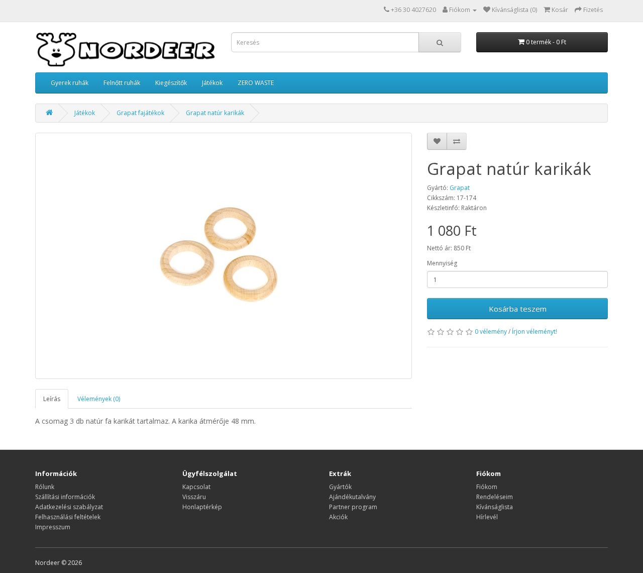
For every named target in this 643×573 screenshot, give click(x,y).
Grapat (460, 187)
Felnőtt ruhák (121, 82)
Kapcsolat (196, 487)
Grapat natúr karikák (215, 113)
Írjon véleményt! (534, 331)
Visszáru (194, 497)
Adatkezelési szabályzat (69, 507)
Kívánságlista (494, 507)
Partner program (353, 507)
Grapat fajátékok (140, 113)
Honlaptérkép (202, 507)
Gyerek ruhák (69, 82)
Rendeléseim (494, 497)
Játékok (212, 82)
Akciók (338, 517)
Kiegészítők (171, 82)
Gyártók (340, 487)
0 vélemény (491, 331)
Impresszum (52, 527)
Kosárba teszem (518, 309)
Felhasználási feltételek (67, 517)
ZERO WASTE (256, 82)
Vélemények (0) (98, 399)
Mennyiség (442, 263)
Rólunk (44, 487)
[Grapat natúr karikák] (223, 256)
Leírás (51, 399)
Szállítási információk (65, 497)
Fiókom (486, 487)
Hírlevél (487, 517)
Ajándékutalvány (352, 497)
